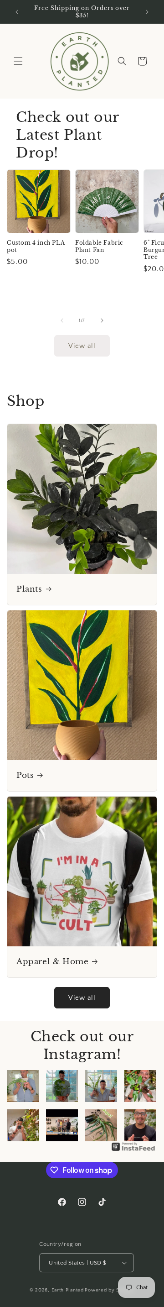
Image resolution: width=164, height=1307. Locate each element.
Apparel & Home (52, 961)
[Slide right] (102, 320)
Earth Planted (67, 1290)
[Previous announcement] (17, 12)
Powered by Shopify (109, 1290)
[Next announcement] (147, 12)
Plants (29, 589)
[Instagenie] (133, 1151)
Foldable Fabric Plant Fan (99, 246)
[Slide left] (62, 320)
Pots (25, 775)
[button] (18, 61)
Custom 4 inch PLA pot (36, 246)
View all (82, 346)
